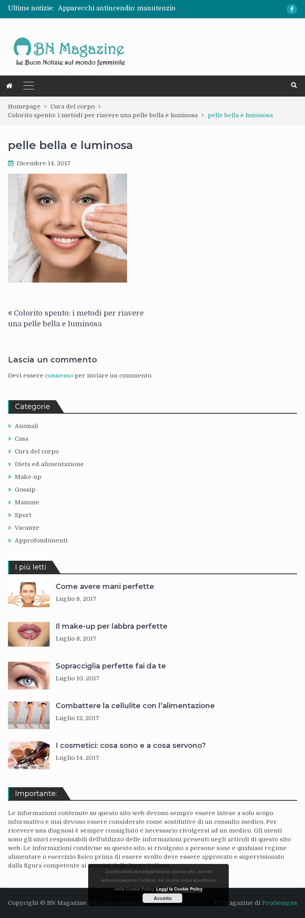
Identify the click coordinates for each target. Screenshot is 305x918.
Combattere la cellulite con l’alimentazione (135, 705)
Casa (21, 438)
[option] (119, 8)
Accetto (163, 898)
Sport (23, 515)
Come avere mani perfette (105, 586)
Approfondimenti (41, 540)
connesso (59, 375)
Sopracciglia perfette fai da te (111, 666)
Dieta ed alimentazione (49, 464)
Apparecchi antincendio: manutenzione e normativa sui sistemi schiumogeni (179, 8)
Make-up (28, 476)
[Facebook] (292, 9)
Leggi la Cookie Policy (179, 889)
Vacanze (27, 527)
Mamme (27, 502)
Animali (26, 426)
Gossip (25, 489)
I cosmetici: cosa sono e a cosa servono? (131, 745)
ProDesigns (279, 902)
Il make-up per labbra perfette (112, 626)
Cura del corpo (37, 451)
